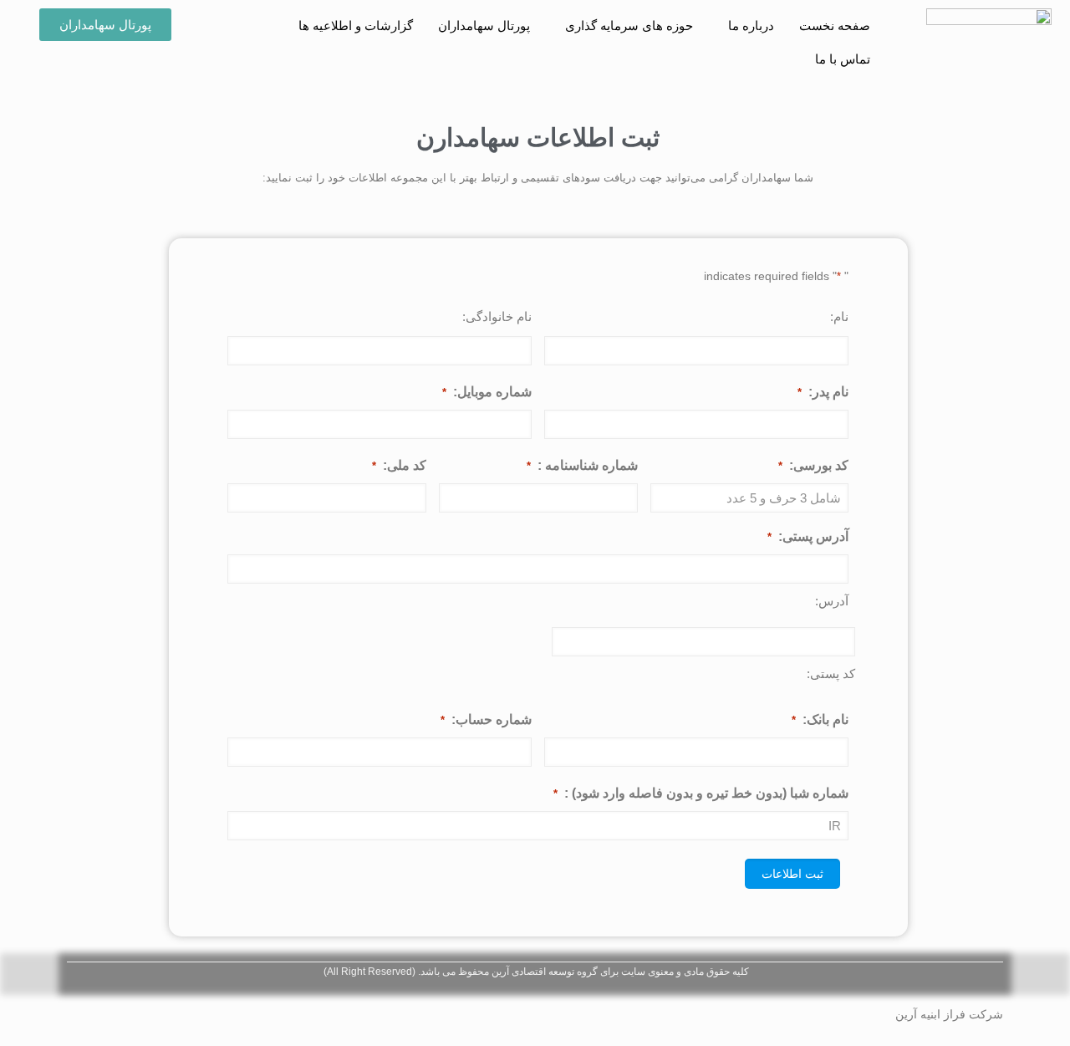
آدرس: (831, 601)
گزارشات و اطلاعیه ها (355, 25)
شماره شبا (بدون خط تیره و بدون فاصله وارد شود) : (700, 793)
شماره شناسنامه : (582, 465)
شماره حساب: (486, 719)
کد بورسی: (813, 465)
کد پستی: (831, 673)
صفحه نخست (834, 25)
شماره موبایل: (487, 392)
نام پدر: (822, 392)
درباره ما (751, 25)
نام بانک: (820, 719)
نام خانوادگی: (497, 316)
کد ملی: (399, 465)
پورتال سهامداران (484, 25)
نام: (839, 316)
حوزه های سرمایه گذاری (629, 25)
